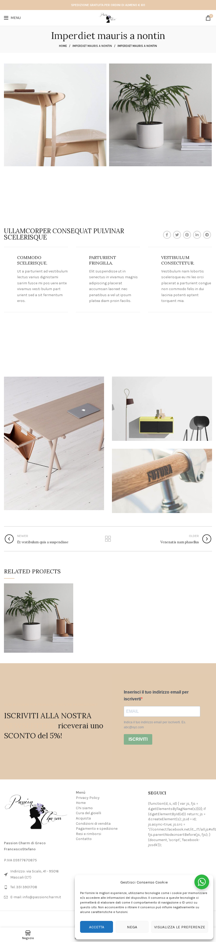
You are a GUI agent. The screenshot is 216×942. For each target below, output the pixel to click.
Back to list (108, 539)
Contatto (84, 839)
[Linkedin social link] (197, 235)
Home (63, 46)
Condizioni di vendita (93, 823)
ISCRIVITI (138, 739)
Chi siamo (84, 808)
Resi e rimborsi (88, 834)
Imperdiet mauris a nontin (92, 46)
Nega (132, 927)
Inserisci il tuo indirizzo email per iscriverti (156, 695)
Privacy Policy (88, 797)
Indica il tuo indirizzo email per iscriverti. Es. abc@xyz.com (155, 724)
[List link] (36, 887)
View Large (69, 587)
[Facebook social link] (167, 235)
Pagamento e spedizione (96, 828)
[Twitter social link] (177, 235)
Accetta (96, 927)
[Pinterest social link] (187, 235)
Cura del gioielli (88, 813)
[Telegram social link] (207, 235)
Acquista (83, 818)
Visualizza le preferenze (179, 927)
